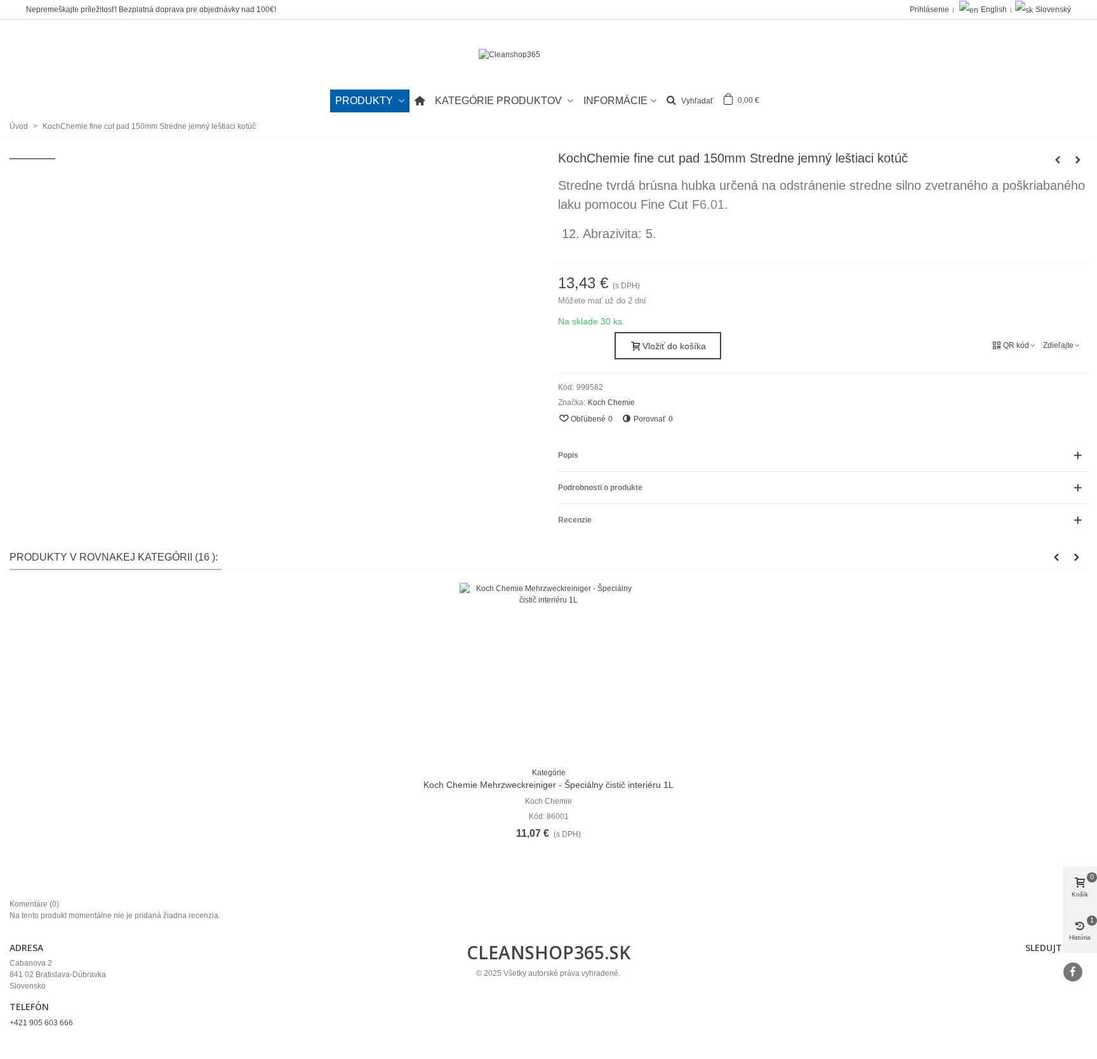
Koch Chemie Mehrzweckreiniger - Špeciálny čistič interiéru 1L (548, 785)
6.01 (712, 204)
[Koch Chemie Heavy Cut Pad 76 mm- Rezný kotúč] (1057, 160)
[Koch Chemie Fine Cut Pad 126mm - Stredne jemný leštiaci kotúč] (1077, 160)
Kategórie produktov (499, 100)
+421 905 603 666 (41, 1022)
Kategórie (549, 772)
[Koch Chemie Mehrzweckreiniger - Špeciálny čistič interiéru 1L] (548, 672)
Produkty (365, 100)
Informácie (615, 100)
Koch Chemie (611, 402)
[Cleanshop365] (548, 55)
